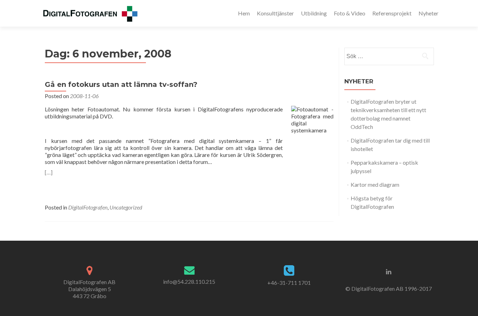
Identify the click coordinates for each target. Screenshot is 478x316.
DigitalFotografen (87, 207)
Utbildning (314, 13)
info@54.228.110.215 (189, 281)
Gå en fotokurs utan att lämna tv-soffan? (121, 84)
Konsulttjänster (275, 13)
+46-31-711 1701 (289, 282)
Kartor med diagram (375, 184)
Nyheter (428, 13)
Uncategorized (126, 207)
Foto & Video (349, 13)
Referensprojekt (392, 13)
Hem (244, 13)
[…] (48, 172)
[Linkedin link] (388, 271)
